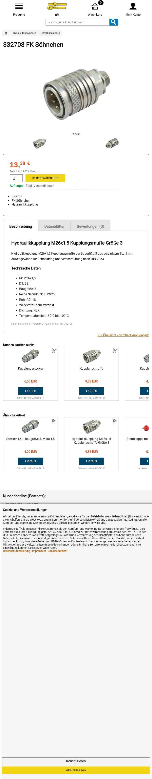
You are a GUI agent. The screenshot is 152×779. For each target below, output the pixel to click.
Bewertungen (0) (90, 226)
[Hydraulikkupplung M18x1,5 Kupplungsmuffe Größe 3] (91, 433)
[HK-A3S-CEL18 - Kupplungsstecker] (30, 363)
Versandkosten (43, 186)
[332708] (76, 131)
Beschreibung (20, 226)
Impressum (39, 550)
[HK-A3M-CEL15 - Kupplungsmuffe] (91, 363)
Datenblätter (54, 226)
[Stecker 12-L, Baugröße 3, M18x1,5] (30, 433)
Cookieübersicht (57, 550)
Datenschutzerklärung (16, 550)
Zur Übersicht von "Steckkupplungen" (123, 335)
